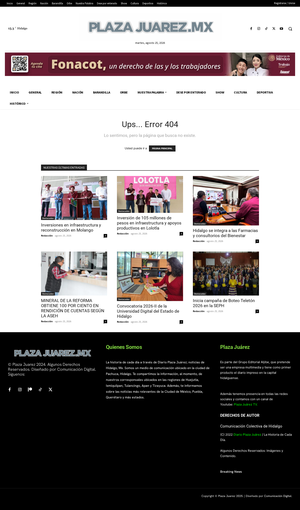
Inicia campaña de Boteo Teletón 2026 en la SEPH (224, 303)
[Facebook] (251, 29)
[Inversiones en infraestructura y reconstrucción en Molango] (74, 198)
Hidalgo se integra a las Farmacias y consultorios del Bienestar (225, 233)
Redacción (47, 235)
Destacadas (48, 218)
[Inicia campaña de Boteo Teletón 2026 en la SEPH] (226, 274)
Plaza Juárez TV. (246, 404)
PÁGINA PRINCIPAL (162, 148)
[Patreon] (30, 390)
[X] (274, 29)
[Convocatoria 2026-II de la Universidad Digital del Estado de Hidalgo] (150, 276)
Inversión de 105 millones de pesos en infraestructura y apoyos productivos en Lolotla (149, 223)
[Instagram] (258, 29)
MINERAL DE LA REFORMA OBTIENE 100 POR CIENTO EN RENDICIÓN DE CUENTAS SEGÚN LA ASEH (72, 308)
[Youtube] (281, 29)
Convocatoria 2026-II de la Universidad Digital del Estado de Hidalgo (148, 311)
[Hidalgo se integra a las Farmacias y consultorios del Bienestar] (226, 200)
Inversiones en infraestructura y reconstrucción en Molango (71, 228)
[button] (290, 29)
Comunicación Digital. (278, 496)
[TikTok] (266, 29)
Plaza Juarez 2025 (230, 496)
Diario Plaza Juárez (247, 434)
